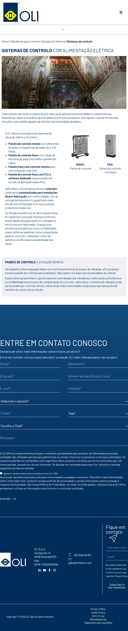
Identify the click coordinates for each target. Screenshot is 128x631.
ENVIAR (5, 498)
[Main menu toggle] (121, 12)
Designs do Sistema (53, 41)
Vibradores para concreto (25, 41)
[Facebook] (49, 570)
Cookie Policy (98, 612)
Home (5, 41)
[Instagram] (54, 570)
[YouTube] (44, 570)
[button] (64, 28)
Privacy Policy (120, 576)
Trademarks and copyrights (98, 622)
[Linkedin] (39, 570)
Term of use (98, 615)
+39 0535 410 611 (82, 555)
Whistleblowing (98, 619)
